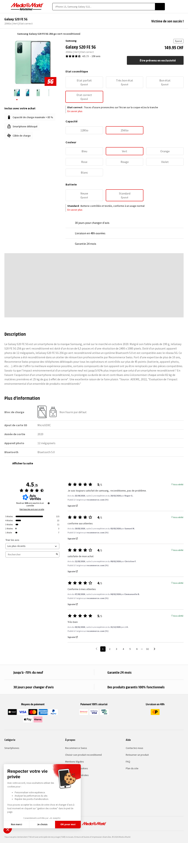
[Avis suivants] (154, 649)
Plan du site (132, 768)
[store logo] (27, 6)
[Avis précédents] (96, 649)
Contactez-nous (134, 748)
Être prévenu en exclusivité (158, 60)
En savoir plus (74, 111)
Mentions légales (74, 761)
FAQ (128, 761)
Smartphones (11, 748)
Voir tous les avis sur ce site (31, 509)
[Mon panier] (182, 6)
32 (147, 649)
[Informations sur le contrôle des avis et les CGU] (48, 503)
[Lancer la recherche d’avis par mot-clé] (56, 554)
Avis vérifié (178, 484)
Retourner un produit (137, 754)
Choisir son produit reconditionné (83, 754)
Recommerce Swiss (76, 748)
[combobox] (104, 6)
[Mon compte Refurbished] (175, 6)
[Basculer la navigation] (6, 6)
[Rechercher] (160, 6)
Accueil (6, 34)
